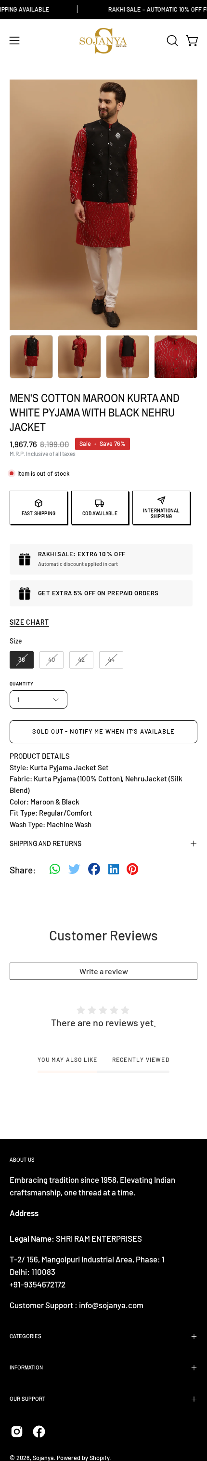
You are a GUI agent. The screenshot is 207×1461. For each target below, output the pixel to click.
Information (26, 1367)
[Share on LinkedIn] (113, 870)
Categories (25, 1336)
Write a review (103, 971)
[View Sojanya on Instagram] (17, 1431)
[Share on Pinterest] (132, 870)
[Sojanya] (103, 41)
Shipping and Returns (45, 843)
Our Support (27, 1399)
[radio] (22, 660)
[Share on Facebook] (94, 870)
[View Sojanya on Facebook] (39, 1431)
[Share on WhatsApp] (55, 870)
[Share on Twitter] (74, 870)
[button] (171, 40)
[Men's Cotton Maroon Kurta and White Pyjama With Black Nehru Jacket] (31, 356)
